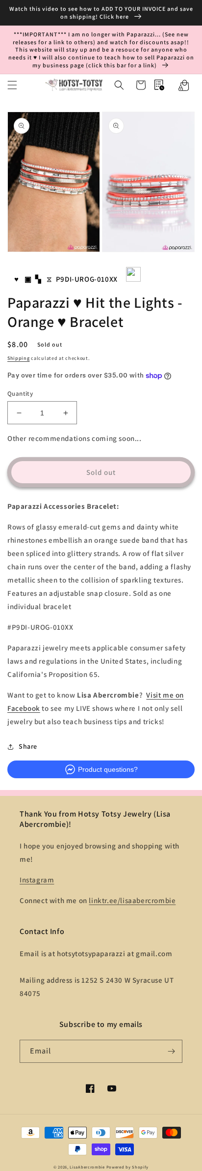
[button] (12, 85)
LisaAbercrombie (87, 1167)
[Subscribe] (171, 1051)
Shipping (18, 358)
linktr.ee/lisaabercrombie (132, 900)
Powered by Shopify (127, 1167)
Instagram (37, 879)
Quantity (20, 393)
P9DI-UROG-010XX (87, 279)
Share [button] (28, 746)
